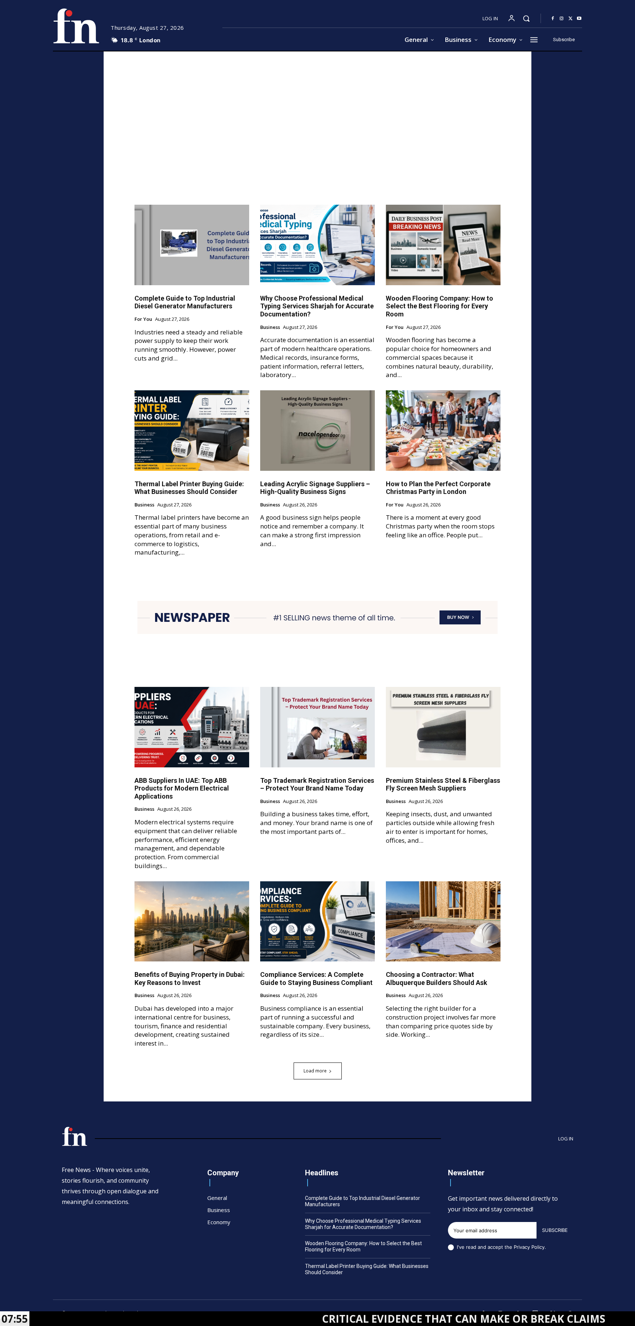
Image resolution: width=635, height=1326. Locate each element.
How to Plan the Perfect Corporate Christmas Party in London (438, 488)
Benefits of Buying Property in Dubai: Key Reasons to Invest (189, 978)
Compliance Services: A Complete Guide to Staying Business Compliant (316, 978)
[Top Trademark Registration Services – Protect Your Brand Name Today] (317, 727)
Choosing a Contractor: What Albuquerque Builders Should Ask (436, 978)
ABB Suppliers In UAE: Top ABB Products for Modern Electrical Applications (181, 788)
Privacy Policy (529, 1247)
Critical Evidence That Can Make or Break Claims (399, 1319)
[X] (570, 18)
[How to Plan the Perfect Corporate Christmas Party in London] (443, 430)
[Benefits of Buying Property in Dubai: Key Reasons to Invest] (191, 921)
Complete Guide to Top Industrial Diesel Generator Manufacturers (184, 302)
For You (143, 319)
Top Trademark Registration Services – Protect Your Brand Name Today (317, 784)
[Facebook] (552, 18)
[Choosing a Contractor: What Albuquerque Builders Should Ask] (443, 921)
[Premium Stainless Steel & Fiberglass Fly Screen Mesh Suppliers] (443, 727)
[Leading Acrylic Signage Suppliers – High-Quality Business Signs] (317, 430)
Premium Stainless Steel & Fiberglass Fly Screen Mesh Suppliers (443, 784)
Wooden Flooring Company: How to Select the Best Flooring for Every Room (439, 306)
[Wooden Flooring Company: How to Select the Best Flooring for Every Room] (443, 245)
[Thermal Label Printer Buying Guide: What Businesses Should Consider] (191, 430)
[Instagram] (561, 18)
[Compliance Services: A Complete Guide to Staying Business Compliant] (317, 921)
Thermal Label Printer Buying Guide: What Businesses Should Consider (189, 488)
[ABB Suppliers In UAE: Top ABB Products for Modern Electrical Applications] (191, 727)
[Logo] (76, 26)
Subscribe (555, 1230)
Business (270, 327)
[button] (526, 18)
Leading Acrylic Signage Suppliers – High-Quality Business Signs (315, 488)
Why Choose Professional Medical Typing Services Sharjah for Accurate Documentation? (317, 306)
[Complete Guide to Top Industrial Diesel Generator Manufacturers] (191, 245)
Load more (315, 1071)
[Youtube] (579, 18)
